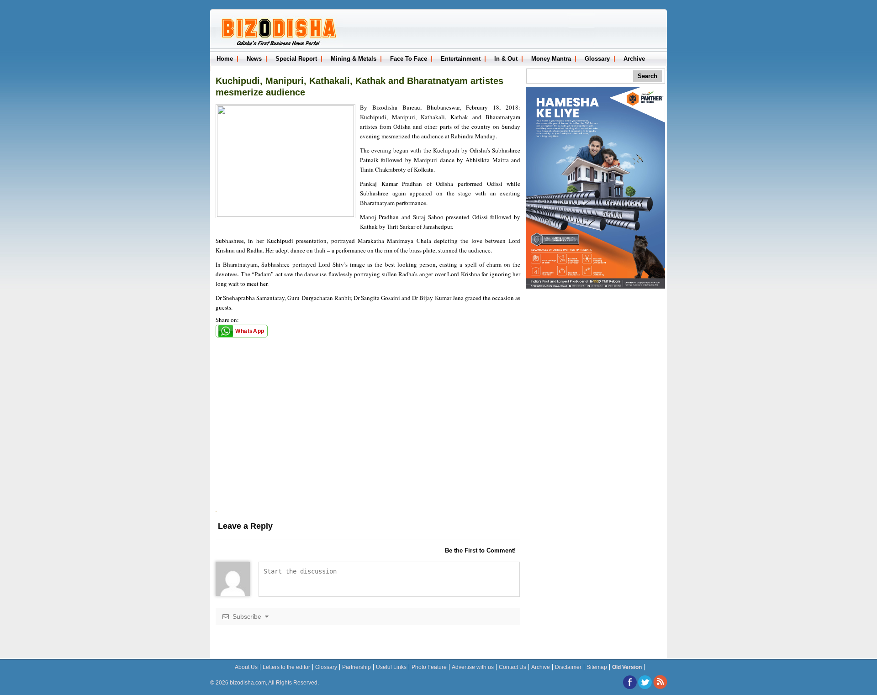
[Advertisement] (368, 447)
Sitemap (596, 667)
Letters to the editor (286, 667)
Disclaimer (568, 667)
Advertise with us (473, 667)
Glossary (597, 59)
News (254, 59)
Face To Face (408, 59)
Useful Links (391, 667)
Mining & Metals (353, 59)
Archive (634, 59)
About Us (246, 667)
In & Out (506, 59)
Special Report (296, 59)
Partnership (356, 667)
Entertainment (461, 59)
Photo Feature (429, 667)
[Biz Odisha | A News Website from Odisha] (277, 44)
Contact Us (512, 667)
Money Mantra (551, 59)
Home (225, 59)
